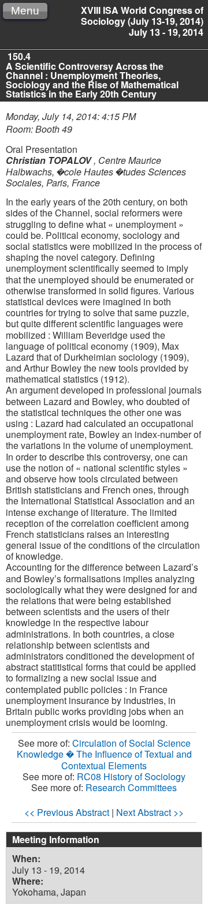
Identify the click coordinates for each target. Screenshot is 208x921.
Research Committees (131, 787)
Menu (25, 11)
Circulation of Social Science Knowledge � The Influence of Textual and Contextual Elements (104, 754)
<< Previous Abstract (66, 812)
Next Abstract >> (150, 812)
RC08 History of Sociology (131, 776)
